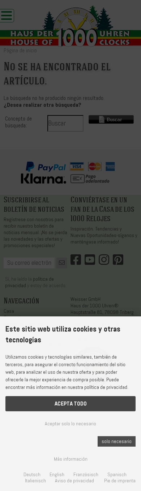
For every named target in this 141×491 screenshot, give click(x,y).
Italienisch (35, 481)
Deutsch (32, 475)
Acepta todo (71, 403)
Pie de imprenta (120, 481)
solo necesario (117, 441)
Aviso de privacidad (74, 481)
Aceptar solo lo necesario (70, 424)
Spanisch (117, 475)
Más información (70, 459)
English (57, 475)
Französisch (85, 475)
